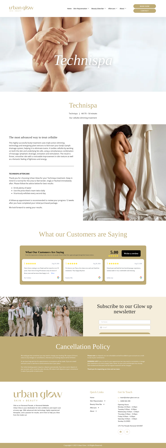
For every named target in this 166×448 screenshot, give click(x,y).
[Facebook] (120, 432)
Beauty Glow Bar (97, 8)
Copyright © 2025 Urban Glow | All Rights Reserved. (83, 445)
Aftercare (111, 8)
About (122, 8)
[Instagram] (127, 432)
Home (69, 8)
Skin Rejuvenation (80, 8)
